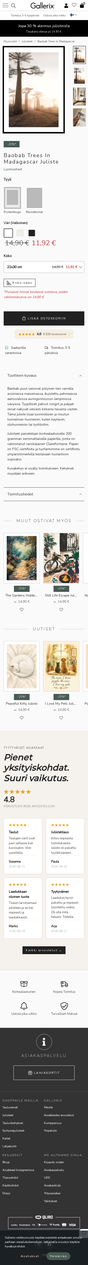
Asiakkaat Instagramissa (18, 1170)
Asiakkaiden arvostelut (59, 1115)
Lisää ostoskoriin (47, 318)
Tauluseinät (10, 1107)
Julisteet (7, 1115)
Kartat (6, 1138)
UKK (47, 1178)
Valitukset (50, 1201)
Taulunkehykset (12, 1123)
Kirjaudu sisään (54, 1162)
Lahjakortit (47, 1073)
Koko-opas (21, 283)
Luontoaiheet (13, 169)
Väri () (16, 223)
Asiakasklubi (52, 1185)
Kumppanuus (53, 1123)
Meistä (48, 1107)
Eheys (6, 1193)
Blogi (6, 1162)
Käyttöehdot (10, 1185)
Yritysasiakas (52, 1193)
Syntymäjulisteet (13, 1131)
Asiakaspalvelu (54, 1170)
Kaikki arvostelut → (44, 950)
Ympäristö (50, 1131)
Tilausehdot (10, 1178)
